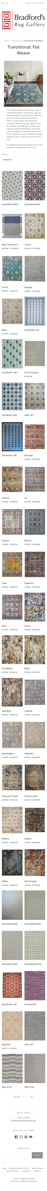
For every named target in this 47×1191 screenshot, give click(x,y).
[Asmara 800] (34, 985)
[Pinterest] (25, 1136)
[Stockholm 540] (12, 436)
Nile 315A (29, 1087)
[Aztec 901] (34, 396)
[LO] (34, 479)
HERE (34, 147)
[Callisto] (12, 479)
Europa (5, 540)
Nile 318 (28, 1044)
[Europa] (12, 521)
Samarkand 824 (32, 204)
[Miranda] (34, 436)
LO (25, 497)
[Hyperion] (34, 564)
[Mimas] (34, 521)
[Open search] (7, 3)
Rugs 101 (30, 3)
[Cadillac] (34, 692)
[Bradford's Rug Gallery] (23, 20)
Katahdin (29, 753)
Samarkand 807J (10, 204)
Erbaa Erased (31, 796)
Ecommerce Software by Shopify (24, 1181)
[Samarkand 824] (34, 185)
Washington (8, 753)
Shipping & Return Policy (19, 1168)
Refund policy (37, 1168)
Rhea (4, 329)
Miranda (28, 455)
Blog (4, 1168)
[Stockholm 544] (12, 353)
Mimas (27, 540)
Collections (16, 40)
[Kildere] (12, 820)
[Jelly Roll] (12, 1025)
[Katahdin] (34, 734)
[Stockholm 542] (12, 985)
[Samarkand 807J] (12, 185)
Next (32, 1097)
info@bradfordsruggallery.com (23, 1120)
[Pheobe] (34, 268)
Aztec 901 (29, 415)
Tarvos (27, 244)
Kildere (5, 838)
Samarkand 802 (9, 964)
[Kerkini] (34, 820)
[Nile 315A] (34, 1068)
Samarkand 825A (32, 964)
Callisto (5, 497)
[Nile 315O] (12, 1068)
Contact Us (40, 3)
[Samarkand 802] (12, 945)
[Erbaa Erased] (34, 777)
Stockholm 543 (9, 415)
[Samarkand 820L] (34, 905)
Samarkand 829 (9, 923)
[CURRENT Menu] (3, 3)
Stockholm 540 (9, 455)
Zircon (27, 625)
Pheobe (28, 287)
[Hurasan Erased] (12, 777)
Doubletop (7, 668)
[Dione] (12, 268)
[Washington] (12, 734)
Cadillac (28, 710)
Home (6, 40)
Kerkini (27, 838)
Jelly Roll (6, 1044)
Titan (4, 583)
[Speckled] (12, 692)
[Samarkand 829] (12, 905)
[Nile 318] (34, 1025)
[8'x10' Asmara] (34, 353)
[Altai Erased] (34, 862)
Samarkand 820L (32, 923)
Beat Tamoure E (10, 244)
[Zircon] (34, 607)
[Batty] (34, 649)
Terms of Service (12, 1171)
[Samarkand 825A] (34, 945)
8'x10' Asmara (31, 372)
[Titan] (12, 564)
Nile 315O (7, 1087)
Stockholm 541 (31, 329)
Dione (5, 287)
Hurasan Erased (10, 796)
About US (37, 1171)
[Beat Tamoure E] (12, 226)
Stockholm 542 (9, 1004)
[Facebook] (16, 1136)
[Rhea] (12, 311)
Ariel (4, 625)
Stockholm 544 (9, 372)
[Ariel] (12, 607)
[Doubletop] (12, 649)
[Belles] (12, 862)
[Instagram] (21, 1136)
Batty (27, 668)
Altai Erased (30, 881)
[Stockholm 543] (12, 396)
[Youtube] (30, 1136)
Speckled (6, 710)
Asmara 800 (30, 1004)
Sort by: (5, 154)
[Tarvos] (34, 226)
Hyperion (29, 583)
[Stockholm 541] (34, 311)
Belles (5, 881)
